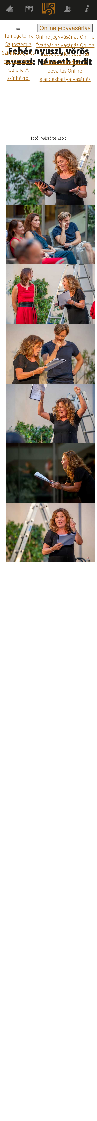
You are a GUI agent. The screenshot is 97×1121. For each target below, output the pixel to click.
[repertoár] (9, 10)
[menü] (18, 29)
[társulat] (68, 10)
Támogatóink (18, 36)
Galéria (16, 70)
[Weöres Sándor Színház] (48, 9)
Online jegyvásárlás (57, 37)
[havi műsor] (29, 10)
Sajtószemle (18, 45)
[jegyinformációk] (87, 10)
